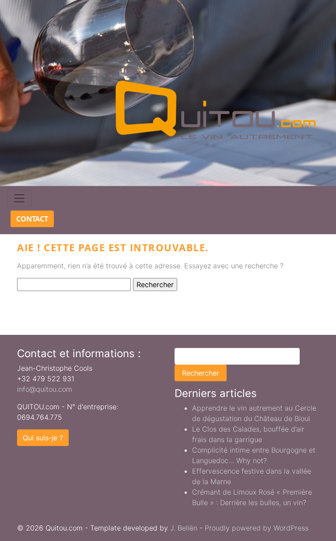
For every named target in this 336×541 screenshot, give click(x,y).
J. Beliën (183, 527)
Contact (32, 219)
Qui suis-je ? (43, 437)
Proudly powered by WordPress (256, 527)
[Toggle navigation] (19, 198)
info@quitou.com (44, 389)
